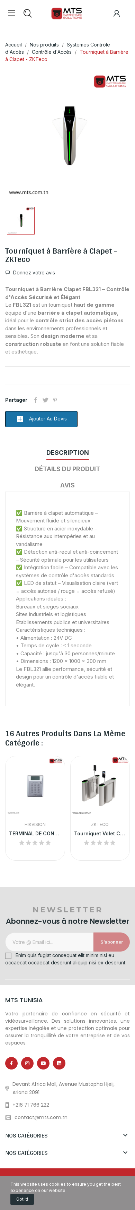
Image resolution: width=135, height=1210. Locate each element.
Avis (67, 485)
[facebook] (11, 1063)
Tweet (45, 400)
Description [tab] (67, 452)
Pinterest (55, 400)
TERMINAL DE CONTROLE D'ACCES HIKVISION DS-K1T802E (35, 833)
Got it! (22, 1199)
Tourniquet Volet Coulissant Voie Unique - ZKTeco (100, 833)
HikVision (35, 825)
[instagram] (27, 1063)
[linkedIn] (59, 1063)
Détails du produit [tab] (67, 468)
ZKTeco (100, 825)
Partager (35, 400)
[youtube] (43, 1063)
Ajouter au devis (41, 419)
